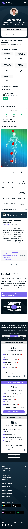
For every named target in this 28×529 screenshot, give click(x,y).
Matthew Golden (7, 259)
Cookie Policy (22, 521)
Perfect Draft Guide (6, 468)
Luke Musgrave (6, 257)
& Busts (8, 475)
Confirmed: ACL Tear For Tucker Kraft (12, 221)
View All (25, 209)
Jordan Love (15, 252)
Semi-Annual (14, 336)
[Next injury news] (16, 264)
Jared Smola (7, 224)
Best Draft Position (6, 477)
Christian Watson (7, 255)
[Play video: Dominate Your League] (14, 306)
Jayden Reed (15, 255)
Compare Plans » (14, 456)
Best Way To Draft (6, 470)
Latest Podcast (5, 479)
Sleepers (4, 473)
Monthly (6, 336)
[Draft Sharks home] (7, 3)
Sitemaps (11, 521)
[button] (21, 354)
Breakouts (4, 475)
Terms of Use (16, 521)
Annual (22, 336)
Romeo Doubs (6, 253)
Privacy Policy (3, 521)
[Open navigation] (25, 3)
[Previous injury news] (11, 264)
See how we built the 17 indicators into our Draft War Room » (14, 294)
